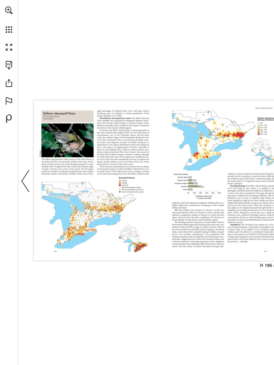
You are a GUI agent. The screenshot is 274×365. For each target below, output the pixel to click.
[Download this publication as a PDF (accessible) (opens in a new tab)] (9, 65)
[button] (9, 10)
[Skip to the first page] (261, 265)
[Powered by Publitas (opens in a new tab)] (9, 119)
